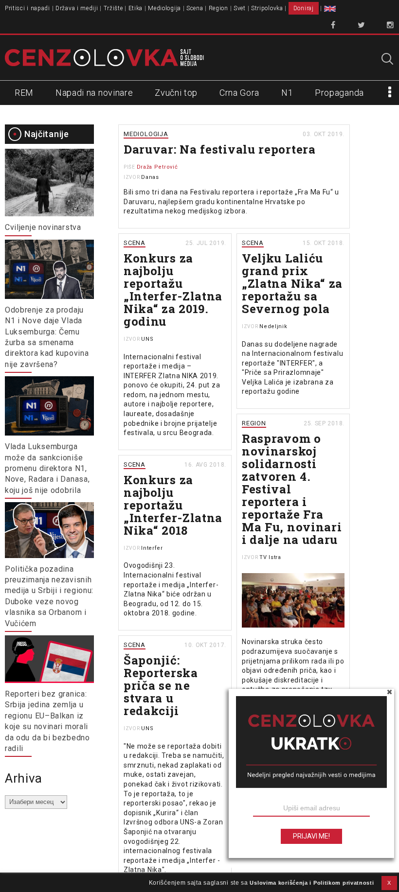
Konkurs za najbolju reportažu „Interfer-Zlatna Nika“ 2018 (173, 505)
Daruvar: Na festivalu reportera (220, 149)
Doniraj (303, 8)
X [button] (389, 883)
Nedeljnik (273, 326)
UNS (147, 339)
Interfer (152, 548)
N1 (287, 92)
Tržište (113, 8)
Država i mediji (76, 8)
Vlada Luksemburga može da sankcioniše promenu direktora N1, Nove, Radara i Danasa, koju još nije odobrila (47, 468)
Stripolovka (267, 8)
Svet (240, 8)
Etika (135, 8)
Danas (150, 177)
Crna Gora (239, 92)
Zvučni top (176, 92)
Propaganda (339, 92)
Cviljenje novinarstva (43, 227)
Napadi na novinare (94, 92)
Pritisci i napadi (27, 8)
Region (218, 8)
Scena (194, 8)
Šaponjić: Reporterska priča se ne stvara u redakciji (161, 685)
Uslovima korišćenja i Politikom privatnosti (312, 883)
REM (24, 92)
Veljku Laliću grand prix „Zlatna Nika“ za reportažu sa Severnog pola (292, 283)
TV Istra (270, 557)
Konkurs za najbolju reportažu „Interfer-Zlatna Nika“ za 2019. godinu (173, 289)
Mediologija (164, 8)
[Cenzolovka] (104, 57)
